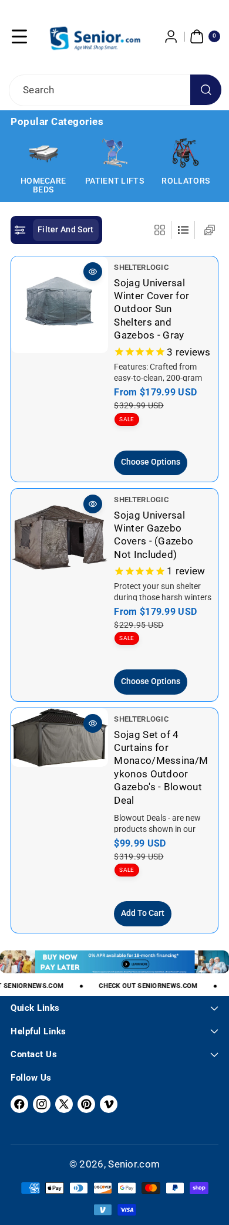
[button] (19, 36)
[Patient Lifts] (114, 153)
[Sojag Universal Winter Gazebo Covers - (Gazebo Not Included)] (59, 537)
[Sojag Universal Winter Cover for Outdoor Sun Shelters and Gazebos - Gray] (59, 304)
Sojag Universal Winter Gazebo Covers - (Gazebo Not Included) (153, 534)
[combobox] (114, 90)
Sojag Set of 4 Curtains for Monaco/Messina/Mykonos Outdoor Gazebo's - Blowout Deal (161, 767)
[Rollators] (185, 153)
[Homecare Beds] (43, 153)
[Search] (205, 90)
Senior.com (134, 1164)
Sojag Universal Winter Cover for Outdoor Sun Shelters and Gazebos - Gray (151, 309)
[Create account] (171, 36)
